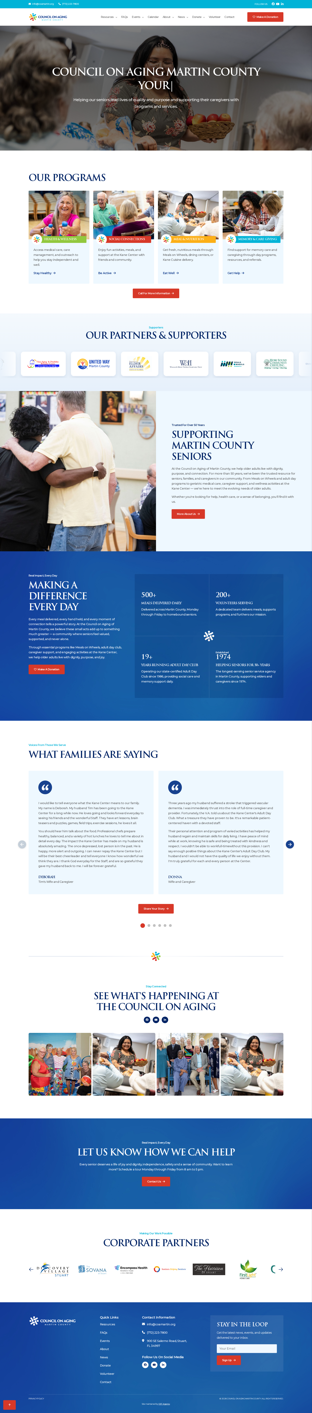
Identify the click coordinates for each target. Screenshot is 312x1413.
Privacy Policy (36, 1398)
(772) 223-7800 (70, 3)
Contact (229, 17)
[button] (22, 844)
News (181, 17)
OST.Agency (164, 1404)
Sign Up (227, 1360)
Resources (107, 17)
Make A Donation (48, 669)
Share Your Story (154, 908)
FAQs (124, 17)
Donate (196, 17)
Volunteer (215, 17)
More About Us (186, 514)
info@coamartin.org (43, 3)
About (166, 17)
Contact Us (154, 1181)
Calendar (153, 17)
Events (136, 17)
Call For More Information (154, 293)
